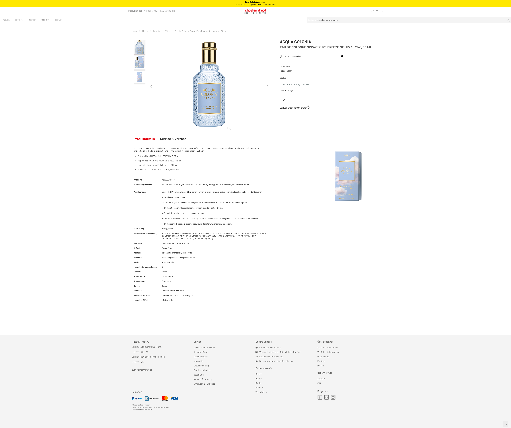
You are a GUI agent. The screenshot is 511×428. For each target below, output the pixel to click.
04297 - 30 (138, 361)
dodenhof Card (200, 352)
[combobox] (409, 20)
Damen (259, 374)
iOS (319, 383)
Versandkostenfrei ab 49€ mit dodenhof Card (280, 352)
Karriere (321, 361)
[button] (151, 86)
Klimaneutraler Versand (270, 347)
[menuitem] (6, 20)
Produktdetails (144, 139)
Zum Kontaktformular (142, 370)
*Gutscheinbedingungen (141, 405)
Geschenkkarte (200, 356)
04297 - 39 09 (140, 352)
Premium (260, 387)
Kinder (258, 383)
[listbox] (328, 84)
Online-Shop (136, 11)
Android (321, 378)
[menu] (255, 20)
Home (134, 31)
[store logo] (255, 10)
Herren (145, 31)
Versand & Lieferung (203, 379)
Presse (320, 365)
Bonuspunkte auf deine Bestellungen (276, 361)
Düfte (167, 31)
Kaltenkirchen (167, 11)
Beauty (156, 31)
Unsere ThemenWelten (204, 347)
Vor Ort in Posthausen (327, 347)
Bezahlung (199, 375)
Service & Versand (173, 139)
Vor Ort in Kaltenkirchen (328, 352)
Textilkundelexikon (202, 370)
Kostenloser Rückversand (271, 356)
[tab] (144, 139)
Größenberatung (201, 365)
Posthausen (152, 11)
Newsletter (198, 361)
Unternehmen (323, 356)
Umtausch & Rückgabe (204, 384)
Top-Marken (261, 392)
